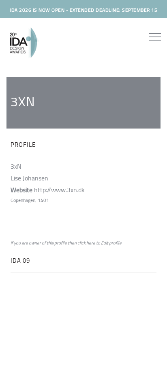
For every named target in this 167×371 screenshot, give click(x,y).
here (90, 243)
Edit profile (111, 243)
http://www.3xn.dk (59, 190)
